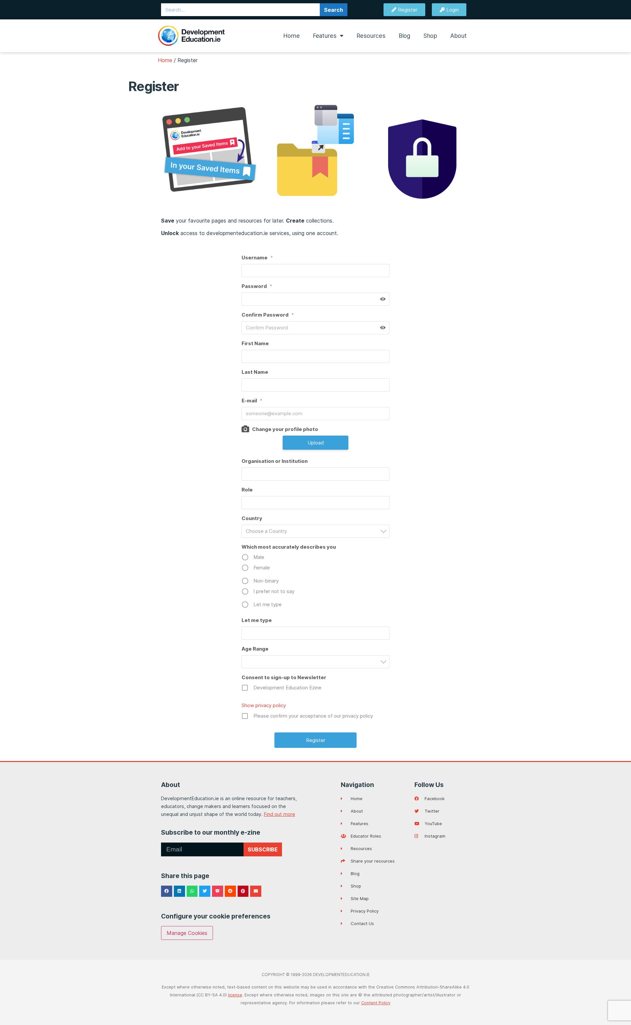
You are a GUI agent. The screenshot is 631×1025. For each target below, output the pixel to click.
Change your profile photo (285, 429)
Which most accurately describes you (289, 547)
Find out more (279, 814)
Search (333, 10)
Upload (316, 443)
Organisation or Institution (275, 461)
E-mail (252, 400)
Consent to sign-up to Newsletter (284, 677)
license (235, 994)
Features (325, 35)
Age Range (255, 649)
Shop (430, 35)
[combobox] (315, 531)
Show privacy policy (264, 705)
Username (257, 257)
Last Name (255, 372)
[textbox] (317, 531)
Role (247, 490)
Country (252, 518)
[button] (166, 891)
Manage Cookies (187, 933)
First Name (255, 343)
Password (257, 286)
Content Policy (375, 1002)
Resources (371, 35)
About (458, 35)
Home (291, 35)
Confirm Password (268, 315)
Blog (404, 35)
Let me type (257, 620)
